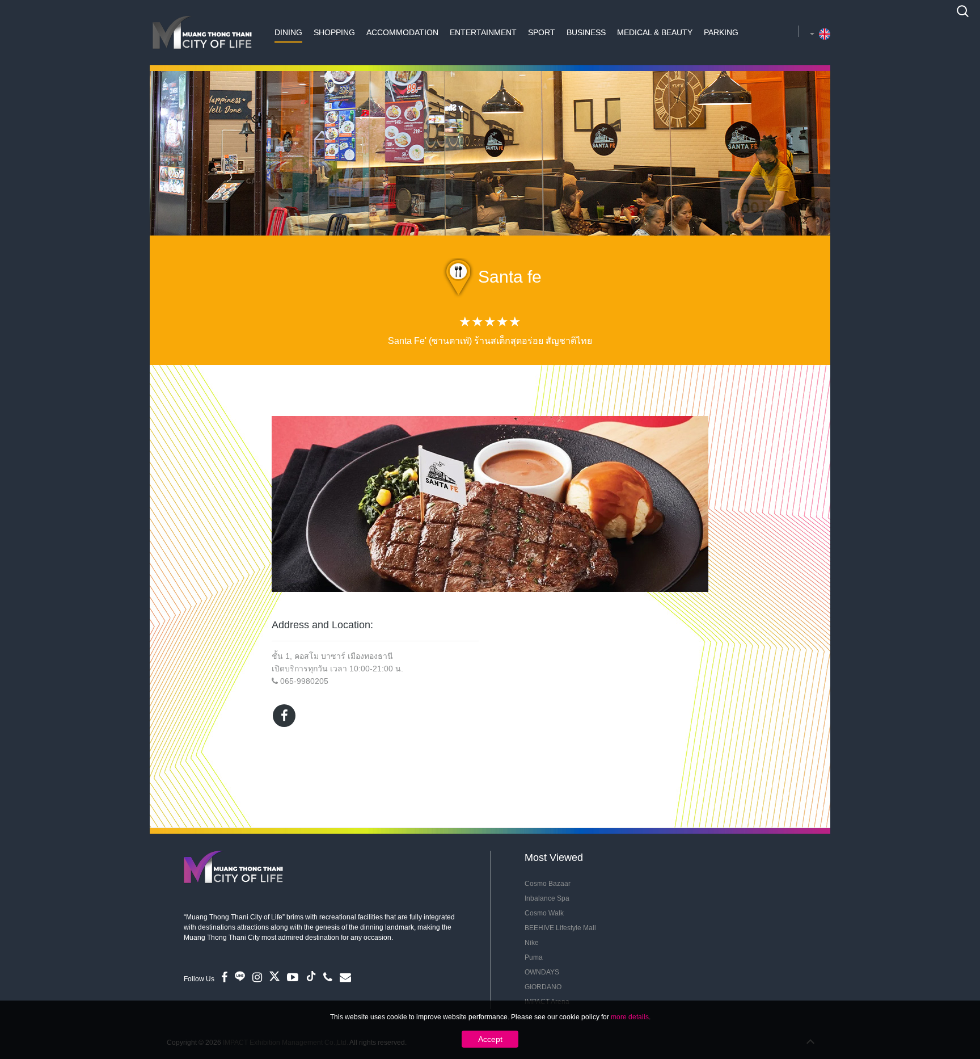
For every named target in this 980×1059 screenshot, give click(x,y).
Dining (288, 32)
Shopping (334, 32)
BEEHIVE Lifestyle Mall (560, 928)
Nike (532, 943)
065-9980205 (304, 681)
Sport (541, 32)
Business (586, 32)
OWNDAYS (542, 972)
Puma (534, 957)
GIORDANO (543, 987)
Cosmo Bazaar (548, 884)
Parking (721, 32)
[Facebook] (284, 715)
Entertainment (483, 32)
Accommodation (402, 32)
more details (630, 1017)
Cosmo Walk (544, 913)
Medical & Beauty (654, 32)
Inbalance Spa (547, 898)
